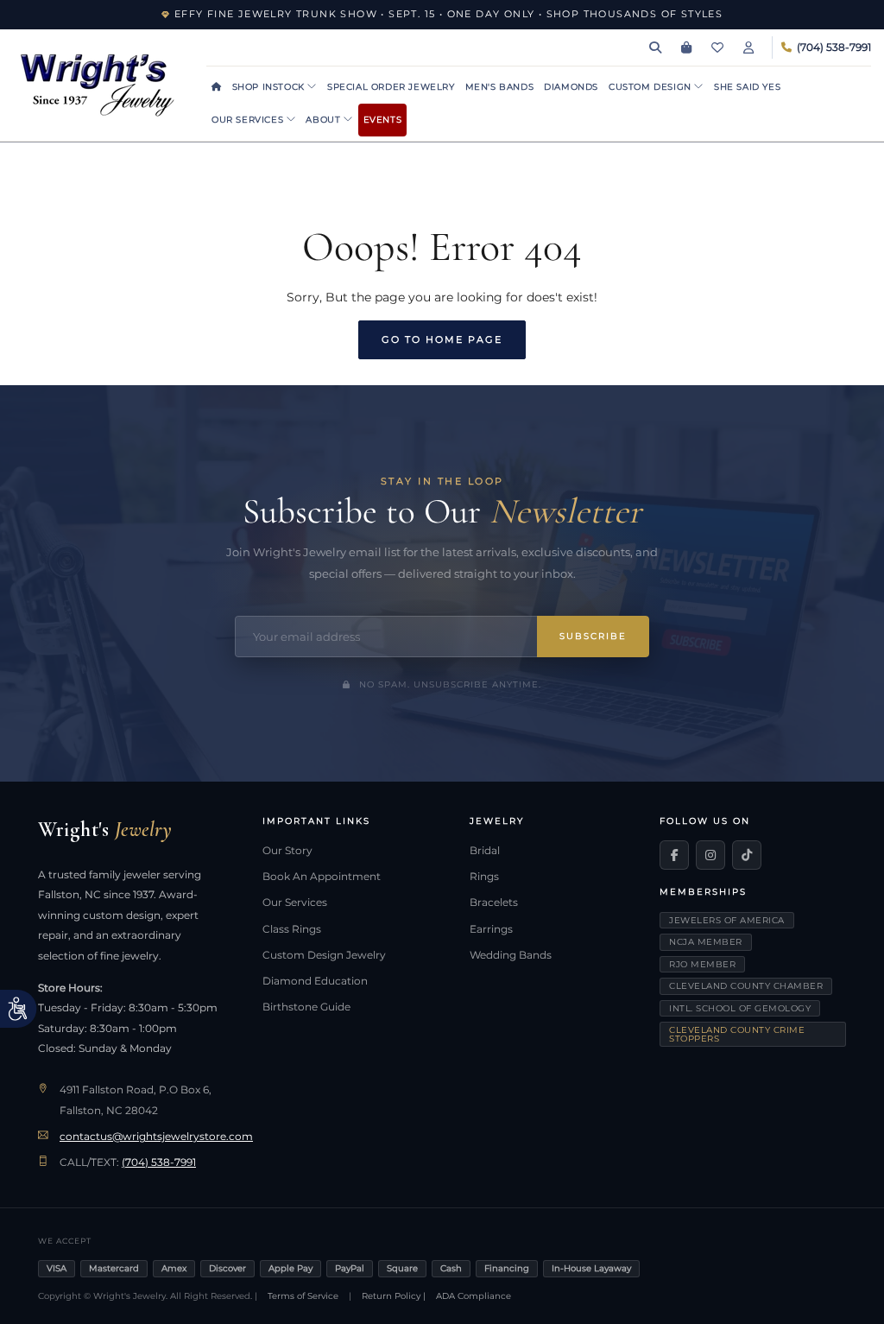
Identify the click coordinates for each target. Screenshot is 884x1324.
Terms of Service (303, 1296)
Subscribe (593, 636)
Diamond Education (315, 981)
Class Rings (291, 929)
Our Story (287, 851)
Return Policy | (394, 1296)
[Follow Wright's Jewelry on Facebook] (674, 855)
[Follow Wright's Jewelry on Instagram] (710, 855)
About (325, 119)
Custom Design (651, 86)
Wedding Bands (511, 955)
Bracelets (494, 902)
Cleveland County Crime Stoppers (737, 1034)
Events (382, 119)
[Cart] (686, 47)
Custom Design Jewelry (324, 955)
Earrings (491, 929)
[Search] (655, 47)
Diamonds (571, 86)
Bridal (485, 851)
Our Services (249, 119)
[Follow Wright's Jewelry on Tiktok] (746, 855)
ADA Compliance (473, 1296)
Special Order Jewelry (391, 86)
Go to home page (442, 339)
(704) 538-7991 (159, 1162)
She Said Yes (747, 86)
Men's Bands (499, 86)
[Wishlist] (717, 47)
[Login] (748, 47)
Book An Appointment (321, 877)
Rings (484, 877)
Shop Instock (270, 86)
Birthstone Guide (306, 1007)
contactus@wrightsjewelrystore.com (156, 1137)
